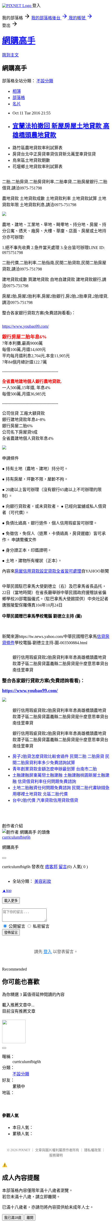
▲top (6, 890)
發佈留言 (11, 933)
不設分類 (44, 81)
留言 (63, 866)
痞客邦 (51, 866)
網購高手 (18, 40)
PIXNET (24, 1150)
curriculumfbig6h (16, 837)
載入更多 (11, 901)
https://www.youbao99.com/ (25, 326)
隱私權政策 (92, 1150)
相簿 (17, 91)
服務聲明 (56, 1155)
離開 (30, 1218)
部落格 (19, 97)
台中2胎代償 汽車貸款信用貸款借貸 (45, 800)
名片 (17, 104)
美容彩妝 (42, 881)
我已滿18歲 (12, 1218)
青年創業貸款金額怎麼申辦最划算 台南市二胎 (55, 769)
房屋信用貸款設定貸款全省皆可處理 (48, 571)
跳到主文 (10, 55)
